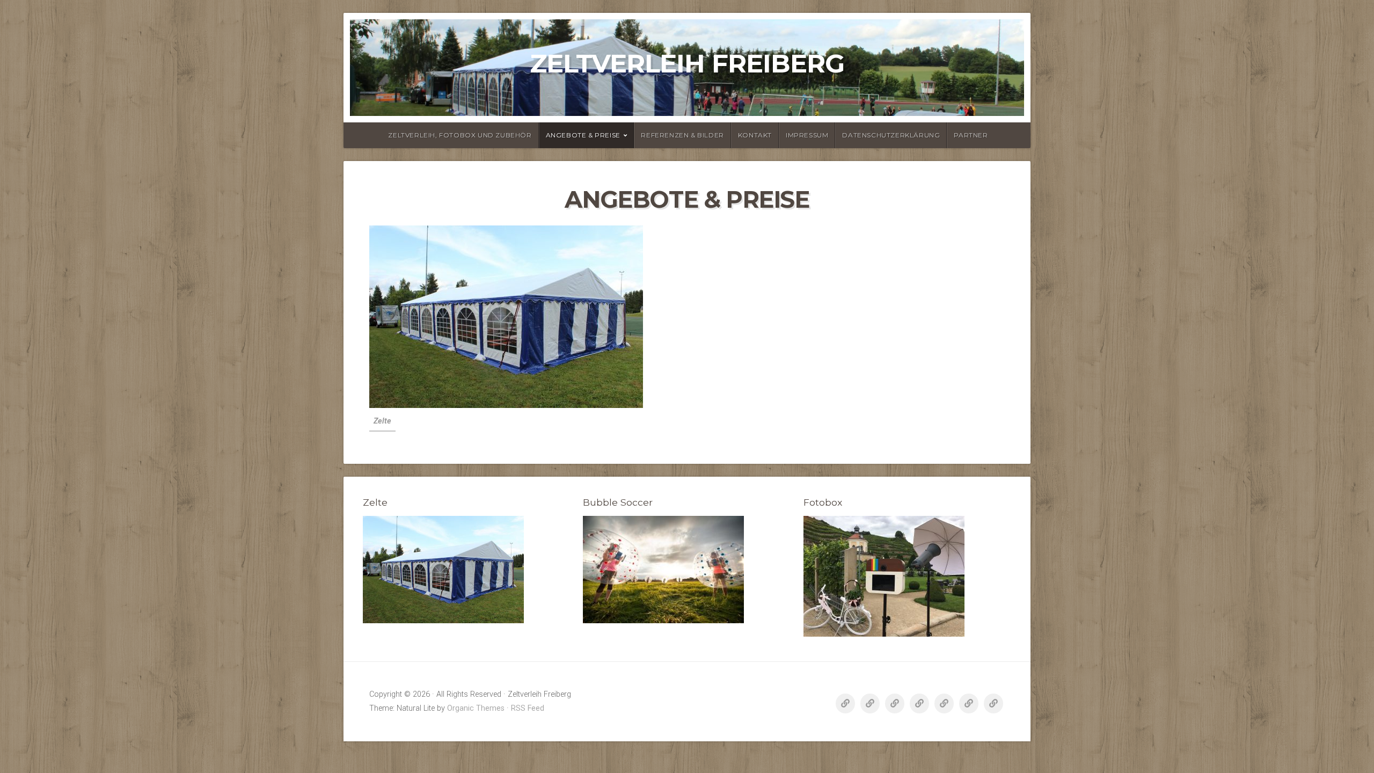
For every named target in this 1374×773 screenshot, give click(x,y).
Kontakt (755, 135)
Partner (971, 135)
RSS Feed (527, 708)
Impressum (807, 135)
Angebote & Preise (583, 135)
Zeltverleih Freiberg (687, 63)
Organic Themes (476, 708)
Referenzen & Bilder (682, 135)
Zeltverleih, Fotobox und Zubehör (459, 135)
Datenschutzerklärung (891, 135)
